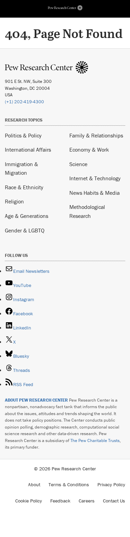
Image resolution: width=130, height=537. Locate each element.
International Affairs (28, 149)
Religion (14, 201)
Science (78, 164)
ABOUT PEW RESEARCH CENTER (36, 400)
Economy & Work (89, 149)
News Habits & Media (94, 192)
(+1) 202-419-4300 (24, 102)
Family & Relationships (96, 135)
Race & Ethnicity (24, 187)
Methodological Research (87, 211)
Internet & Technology (95, 178)
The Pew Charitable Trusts (95, 440)
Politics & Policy (23, 135)
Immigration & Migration (21, 168)
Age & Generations (26, 215)
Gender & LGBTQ (24, 230)
